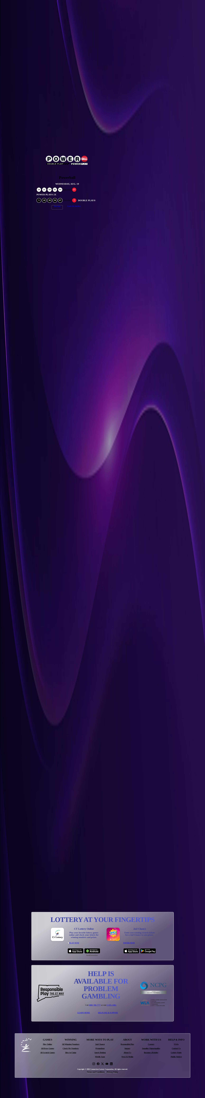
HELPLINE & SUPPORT (108, 1013)
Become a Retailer (151, 1053)
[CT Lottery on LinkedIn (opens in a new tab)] (111, 1064)
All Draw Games (47, 1048)
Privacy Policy (112, 1072)
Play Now (57, 206)
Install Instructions (92, 955)
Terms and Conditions (96, 1072)
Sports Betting (100, 1053)
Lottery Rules (176, 1053)
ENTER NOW (129, 943)
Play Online (47, 1044)
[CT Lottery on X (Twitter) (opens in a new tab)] (102, 1064)
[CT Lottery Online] (57, 934)
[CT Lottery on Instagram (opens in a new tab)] (94, 1064)
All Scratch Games (47, 1053)
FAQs (176, 1044)
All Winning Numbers (70, 1044)
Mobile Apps (100, 1057)
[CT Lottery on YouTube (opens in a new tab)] (107, 1064)
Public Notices (176, 1057)
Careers (151, 1044)
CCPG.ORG (111, 1005)
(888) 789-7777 (95, 1005)
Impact (127, 1048)
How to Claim (70, 1053)
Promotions (100, 1048)
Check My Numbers (74, 206)
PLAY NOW (74, 943)
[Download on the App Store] (75, 951)
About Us (127, 1053)
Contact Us (176, 1048)
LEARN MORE (83, 1013)
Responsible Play (127, 1044)
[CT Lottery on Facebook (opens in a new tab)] (98, 1064)
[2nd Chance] (113, 934)
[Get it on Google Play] (148, 951)
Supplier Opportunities (151, 1048)
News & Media (127, 1057)
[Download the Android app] (92, 951)
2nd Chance (100, 1044)
